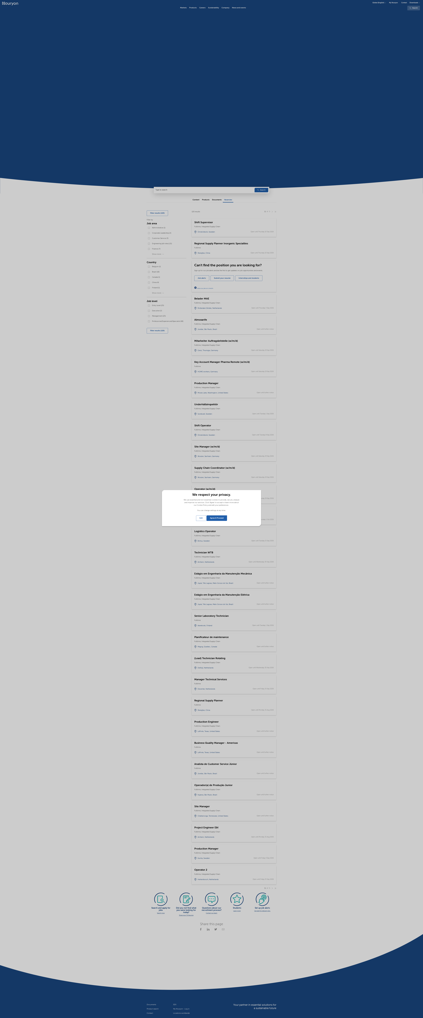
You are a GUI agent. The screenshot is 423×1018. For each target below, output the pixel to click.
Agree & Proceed (217, 518)
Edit (201, 518)
